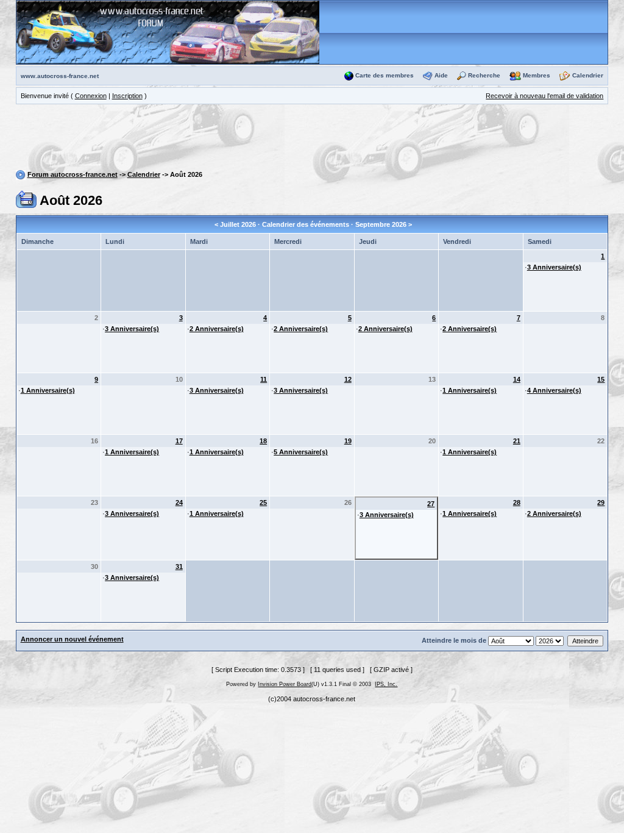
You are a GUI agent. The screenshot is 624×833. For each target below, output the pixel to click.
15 (600, 379)
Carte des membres (384, 75)
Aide (441, 75)
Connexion (91, 95)
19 (348, 441)
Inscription (127, 95)
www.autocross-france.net (60, 76)
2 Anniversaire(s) (217, 328)
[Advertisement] (312, 139)
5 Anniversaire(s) (301, 452)
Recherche (484, 75)
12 (348, 379)
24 (179, 502)
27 (430, 503)
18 (263, 441)
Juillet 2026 (238, 224)
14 (516, 379)
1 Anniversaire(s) (48, 390)
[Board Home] (167, 31)
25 (263, 502)
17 (179, 441)
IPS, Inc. (386, 684)
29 (600, 502)
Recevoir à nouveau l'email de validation (544, 95)
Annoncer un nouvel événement (72, 639)
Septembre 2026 (380, 224)
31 (179, 566)
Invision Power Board (284, 684)
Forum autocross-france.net (72, 174)
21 (516, 441)
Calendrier (587, 75)
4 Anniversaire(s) (554, 390)
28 (516, 502)
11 (263, 379)
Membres (536, 75)
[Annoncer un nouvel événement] (26, 198)
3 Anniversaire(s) (554, 267)
